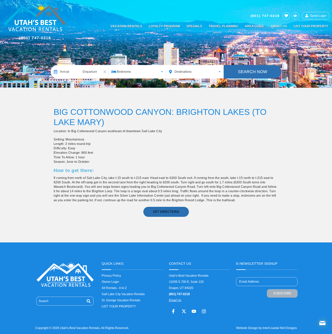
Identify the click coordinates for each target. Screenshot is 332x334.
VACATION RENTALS (126, 26)
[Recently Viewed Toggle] (295, 15)
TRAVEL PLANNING (223, 26)
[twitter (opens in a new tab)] (183, 311)
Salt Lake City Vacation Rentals (123, 294)
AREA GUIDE (254, 26)
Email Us (175, 300)
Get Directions (166, 211)
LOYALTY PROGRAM (164, 26)
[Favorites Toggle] (286, 15)
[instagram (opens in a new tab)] (203, 311)
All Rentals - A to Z (114, 288)
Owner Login (110, 281)
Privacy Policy (111, 275)
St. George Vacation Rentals (121, 300)
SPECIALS (194, 26)
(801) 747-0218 (179, 294)
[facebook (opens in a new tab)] (173, 311)
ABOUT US (279, 26)
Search (43, 301)
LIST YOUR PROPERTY (311, 26)
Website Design (247, 328)
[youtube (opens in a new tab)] (193, 311)
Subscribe (282, 293)
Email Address (249, 281)
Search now (252, 71)
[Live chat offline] (322, 323)
